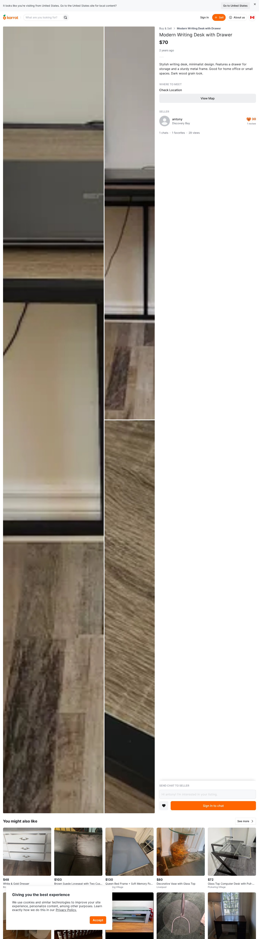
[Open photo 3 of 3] (129, 616)
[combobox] (43, 17)
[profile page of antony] (164, 121)
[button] (245, 821)
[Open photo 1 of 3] (53, 420)
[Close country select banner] (254, 4)
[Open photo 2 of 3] (129, 223)
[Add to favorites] (163, 805)
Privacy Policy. (66, 910)
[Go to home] (10, 17)
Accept (98, 920)
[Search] (65, 17)
